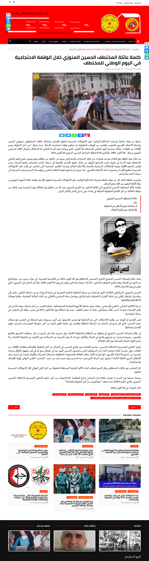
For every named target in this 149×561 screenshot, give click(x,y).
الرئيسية (138, 3)
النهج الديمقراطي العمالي (114, 41)
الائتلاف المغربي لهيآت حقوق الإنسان (125, 394)
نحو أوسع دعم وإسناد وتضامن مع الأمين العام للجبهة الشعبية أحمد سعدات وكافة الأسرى (76, 503)
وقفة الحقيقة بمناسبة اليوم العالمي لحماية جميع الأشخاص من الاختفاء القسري (120, 452)
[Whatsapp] (8, 25)
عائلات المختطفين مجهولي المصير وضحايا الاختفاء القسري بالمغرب (115, 398)
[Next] (136, 540)
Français (119, 3)
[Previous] (58, 540)
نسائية (64, 41)
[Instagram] (87, 135)
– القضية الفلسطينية (92, 41)
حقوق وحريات (53, 41)
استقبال (131, 41)
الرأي (44, 41)
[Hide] (7, 33)
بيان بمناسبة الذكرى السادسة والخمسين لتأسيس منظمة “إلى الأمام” (32, 452)
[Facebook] (8, 21)
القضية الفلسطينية (86, 497)
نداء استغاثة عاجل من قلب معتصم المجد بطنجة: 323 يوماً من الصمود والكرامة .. (121, 497)
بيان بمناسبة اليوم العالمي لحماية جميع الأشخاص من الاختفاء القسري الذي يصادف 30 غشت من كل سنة (76, 452)
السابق (133, 407)
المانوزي (103, 394)
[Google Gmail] (8, 14)
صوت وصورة (128, 3)
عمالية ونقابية (75, 41)
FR (30, 41)
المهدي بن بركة (75, 394)
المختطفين (90, 394)
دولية (36, 41)
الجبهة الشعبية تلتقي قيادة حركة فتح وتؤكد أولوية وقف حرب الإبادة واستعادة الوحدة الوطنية (31, 497)
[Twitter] (8, 18)
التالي (15, 407)
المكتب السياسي (41, 446)
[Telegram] (8, 28)
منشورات (107, 69)
